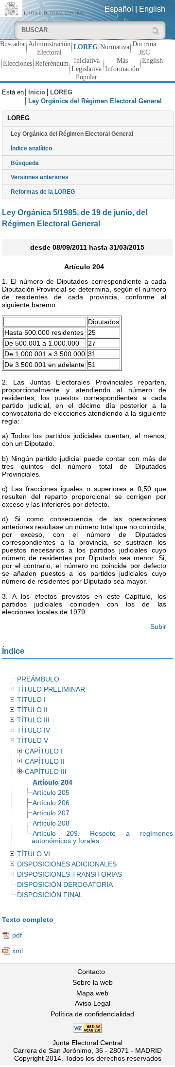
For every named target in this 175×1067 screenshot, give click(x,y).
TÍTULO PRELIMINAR (51, 689)
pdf (17, 935)
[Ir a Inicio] (44, 8)
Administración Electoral (49, 48)
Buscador (12, 44)
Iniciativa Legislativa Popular (86, 68)
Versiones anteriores (40, 177)
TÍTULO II (32, 710)
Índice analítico (31, 148)
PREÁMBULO (38, 679)
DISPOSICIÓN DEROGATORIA (65, 884)
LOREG (85, 47)
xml (17, 951)
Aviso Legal (92, 1003)
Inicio (36, 92)
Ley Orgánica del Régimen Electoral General (72, 133)
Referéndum (52, 63)
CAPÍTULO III (46, 771)
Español (119, 9)
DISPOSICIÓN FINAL (50, 895)
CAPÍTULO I (44, 751)
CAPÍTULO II (45, 761)
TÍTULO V (32, 740)
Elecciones (17, 63)
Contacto (91, 971)
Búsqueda (25, 163)
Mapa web (92, 993)
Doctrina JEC (144, 48)
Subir (158, 626)
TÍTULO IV (33, 730)
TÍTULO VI (33, 854)
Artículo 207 (51, 813)
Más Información (122, 64)
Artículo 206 (51, 803)
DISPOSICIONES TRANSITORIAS (69, 874)
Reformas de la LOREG (43, 191)
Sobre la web (92, 982)
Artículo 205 (51, 792)
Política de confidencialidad (92, 1014)
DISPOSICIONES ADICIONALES (67, 864)
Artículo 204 (52, 782)
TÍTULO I (31, 699)
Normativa (114, 47)
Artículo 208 (51, 823)
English (152, 9)
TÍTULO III (33, 720)
